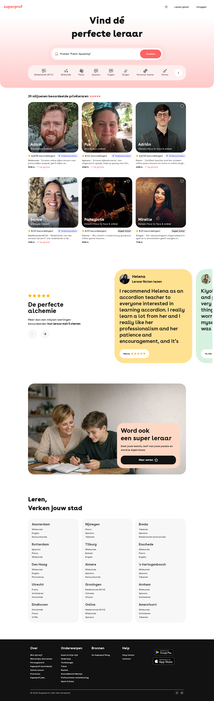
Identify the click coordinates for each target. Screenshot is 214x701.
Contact (126, 659)
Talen (64, 666)
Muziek (64, 670)
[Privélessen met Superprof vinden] (13, 7)
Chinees (89, 593)
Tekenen (89, 537)
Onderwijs (66, 659)
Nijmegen (92, 524)
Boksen (89, 553)
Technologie (67, 662)
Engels (35, 533)
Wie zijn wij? (36, 655)
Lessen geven (181, 7)
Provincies (35, 674)
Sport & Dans (67, 681)
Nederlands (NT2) (95, 589)
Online (90, 604)
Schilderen (38, 593)
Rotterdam (40, 544)
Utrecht (38, 584)
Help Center (128, 655)
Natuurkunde (39, 537)
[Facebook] (177, 693)
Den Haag (39, 564)
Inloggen (201, 7)
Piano (35, 553)
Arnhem (145, 584)
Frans (35, 589)
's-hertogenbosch (152, 564)
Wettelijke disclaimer (41, 659)
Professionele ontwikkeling (75, 678)
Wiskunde (37, 529)
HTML (35, 617)
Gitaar (89, 597)
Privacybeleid (37, 662)
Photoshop (38, 577)
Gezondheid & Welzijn (71, 674)
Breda (143, 524)
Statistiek (37, 597)
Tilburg (91, 544)
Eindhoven (40, 604)
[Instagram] (182, 693)
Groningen (93, 584)
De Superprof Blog (101, 655)
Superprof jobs (37, 678)
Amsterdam (41, 524)
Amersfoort (148, 604)
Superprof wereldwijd (41, 666)
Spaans (36, 549)
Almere (90, 564)
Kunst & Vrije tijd (69, 655)
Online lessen (37, 670)
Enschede (146, 544)
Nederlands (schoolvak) (152, 537)
